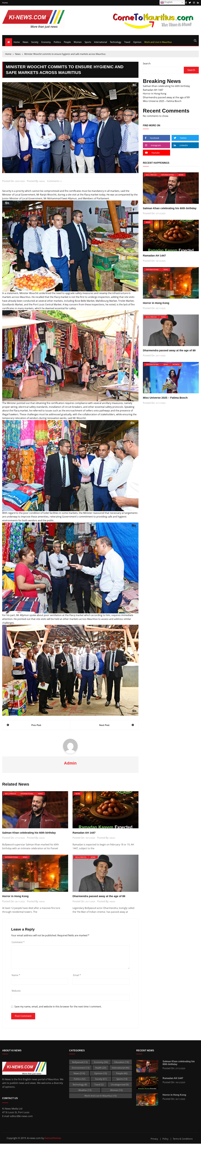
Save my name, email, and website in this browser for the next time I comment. (58, 1006)
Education (121, 1062)
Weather (84, 1090)
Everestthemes (53, 1138)
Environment (80, 1067)
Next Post (104, 725)
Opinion (137, 42)
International (100, 42)
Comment (18, 942)
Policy (165, 1139)
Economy (46, 42)
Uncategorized (119, 1084)
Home (5, 3)
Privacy (154, 1139)
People (67, 42)
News (25, 42)
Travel (127, 42)
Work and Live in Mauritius (158, 42)
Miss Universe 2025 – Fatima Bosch (162, 101)
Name (16, 975)
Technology (115, 42)
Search (147, 63)
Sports (88, 42)
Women (78, 42)
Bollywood (10, 794)
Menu (5, 36)
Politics (57, 42)
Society (34, 42)
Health (100, 1067)
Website (16, 990)
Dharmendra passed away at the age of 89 (99, 896)
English (168, 2)
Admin (42, 181)
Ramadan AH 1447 (84, 832)
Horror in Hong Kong (15, 896)
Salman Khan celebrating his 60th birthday (29, 832)
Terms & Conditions (183, 1139)
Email (77, 975)
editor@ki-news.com (21, 1116)
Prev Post (36, 725)
